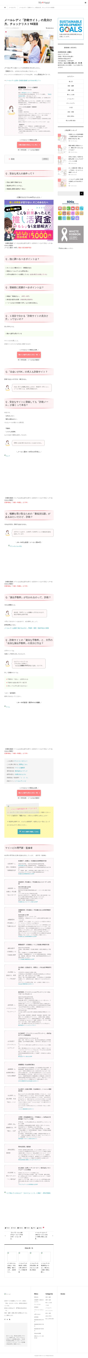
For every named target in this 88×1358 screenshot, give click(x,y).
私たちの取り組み (71, 120)
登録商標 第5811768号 (39, 1325)
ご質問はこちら (23, 764)
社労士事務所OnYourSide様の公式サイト (28, 1081)
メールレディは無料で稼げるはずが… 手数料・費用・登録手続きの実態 (26, 628)
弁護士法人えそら (20, 774)
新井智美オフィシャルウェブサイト (27, 1025)
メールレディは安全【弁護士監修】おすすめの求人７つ (23, 80)
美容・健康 (71, 86)
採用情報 (36, 1317)
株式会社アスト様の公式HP (25, 1056)
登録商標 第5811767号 (39, 1320)
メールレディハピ (20, 781)
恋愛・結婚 (71, 90)
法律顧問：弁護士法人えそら (38, 1300)
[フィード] (9, 1320)
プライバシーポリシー (21, 761)
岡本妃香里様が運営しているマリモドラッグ (29, 1159)
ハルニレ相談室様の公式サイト (26, 1109)
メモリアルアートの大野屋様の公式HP (28, 1184)
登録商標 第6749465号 (39, 1329)
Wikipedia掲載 (37, 1333)
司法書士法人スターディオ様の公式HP (28, 902)
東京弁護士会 (21, 865)
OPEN (45, 159)
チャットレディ (71, 103)
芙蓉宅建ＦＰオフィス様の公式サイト (27, 1138)
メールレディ (70, 99)
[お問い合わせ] (7, 1320)
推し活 (71, 81)
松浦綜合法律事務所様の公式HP (26, 873)
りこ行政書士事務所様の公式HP (26, 959)
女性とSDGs (70, 116)
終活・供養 (71, 112)
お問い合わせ (37, 1314)
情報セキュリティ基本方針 (38, 1337)
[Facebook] (4, 1320)
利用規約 (36, 1307)
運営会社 (36, 1297)
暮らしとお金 (70, 94)
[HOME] (5, 7)
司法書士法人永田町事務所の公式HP (27, 936)
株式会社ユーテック (27, 92)
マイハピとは (37, 1304)
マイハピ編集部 (20, 767)
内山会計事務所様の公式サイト (26, 984)
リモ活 (71, 107)
